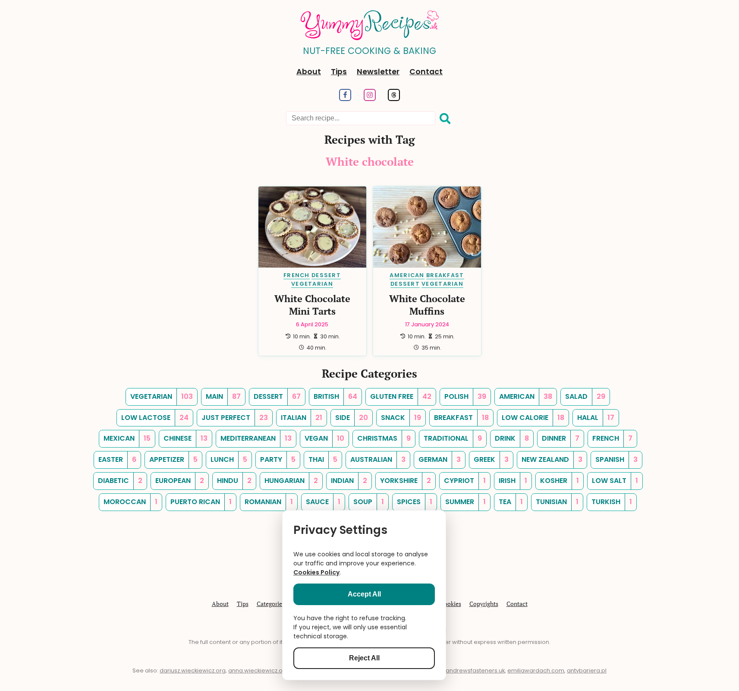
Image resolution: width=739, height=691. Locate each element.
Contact (426, 71)
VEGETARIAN (312, 283)
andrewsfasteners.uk (475, 670)
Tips (339, 71)
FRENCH (296, 275)
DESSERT (326, 275)
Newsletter (378, 71)
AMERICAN (407, 275)
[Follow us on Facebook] (345, 99)
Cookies (450, 603)
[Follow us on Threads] (394, 99)
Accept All (364, 594)
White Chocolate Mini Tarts (312, 304)
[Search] (445, 119)
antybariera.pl (587, 670)
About (308, 71)
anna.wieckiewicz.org (258, 670)
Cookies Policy (316, 572)
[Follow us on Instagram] (369, 99)
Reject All (364, 658)
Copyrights (483, 603)
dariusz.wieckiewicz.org (193, 670)
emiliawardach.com (535, 670)
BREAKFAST (445, 275)
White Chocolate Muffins (427, 304)
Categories (271, 603)
